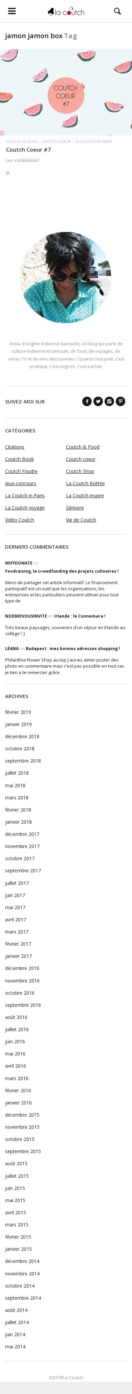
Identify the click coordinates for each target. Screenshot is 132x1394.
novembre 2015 (22, 1127)
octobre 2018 (20, 748)
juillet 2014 (17, 1322)
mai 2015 (15, 1200)
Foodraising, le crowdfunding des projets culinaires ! (62, 571)
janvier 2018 (18, 822)
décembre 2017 (22, 834)
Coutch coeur (56, 141)
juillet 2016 (17, 1029)
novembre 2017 (22, 846)
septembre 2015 (23, 1151)
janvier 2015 (18, 1249)
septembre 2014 (23, 1298)
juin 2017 (15, 895)
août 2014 (16, 1310)
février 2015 (18, 1237)
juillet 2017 (17, 883)
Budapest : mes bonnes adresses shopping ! (73, 648)
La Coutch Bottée (85, 483)
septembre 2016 (23, 1005)
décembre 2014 (22, 1261)
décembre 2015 (22, 1115)
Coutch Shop (80, 471)
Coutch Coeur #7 (28, 149)
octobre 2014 (20, 1286)
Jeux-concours (20, 483)
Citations (14, 447)
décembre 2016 (22, 968)
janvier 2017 (18, 956)
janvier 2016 (18, 1102)
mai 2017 (15, 907)
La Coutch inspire (85, 495)
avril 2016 (15, 1066)
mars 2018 (16, 797)
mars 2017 (16, 931)
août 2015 (16, 1163)
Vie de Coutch (81, 520)
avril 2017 (15, 919)
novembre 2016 (22, 980)
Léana (12, 648)
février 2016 (18, 1090)
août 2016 (16, 1017)
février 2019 (18, 712)
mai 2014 (15, 1346)
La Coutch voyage (25, 507)
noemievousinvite (26, 616)
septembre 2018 (23, 760)
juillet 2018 (17, 773)
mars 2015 (16, 1224)
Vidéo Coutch (19, 520)
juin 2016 (15, 1041)
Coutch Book (19, 459)
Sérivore (75, 507)
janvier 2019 (18, 724)
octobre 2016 (20, 993)
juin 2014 (15, 1334)
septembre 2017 (23, 870)
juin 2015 (15, 1188)
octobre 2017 (20, 858)
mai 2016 (15, 1053)
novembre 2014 (22, 1273)
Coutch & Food (22, 141)
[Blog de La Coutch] (66, 11)
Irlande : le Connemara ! (80, 616)
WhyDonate (18, 563)
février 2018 (18, 809)
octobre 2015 (20, 1139)
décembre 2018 (22, 736)
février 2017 (18, 944)
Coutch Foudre (21, 471)
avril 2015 (15, 1212)
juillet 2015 (17, 1176)
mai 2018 (15, 785)
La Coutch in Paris (93, 141)
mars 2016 (16, 1078)
